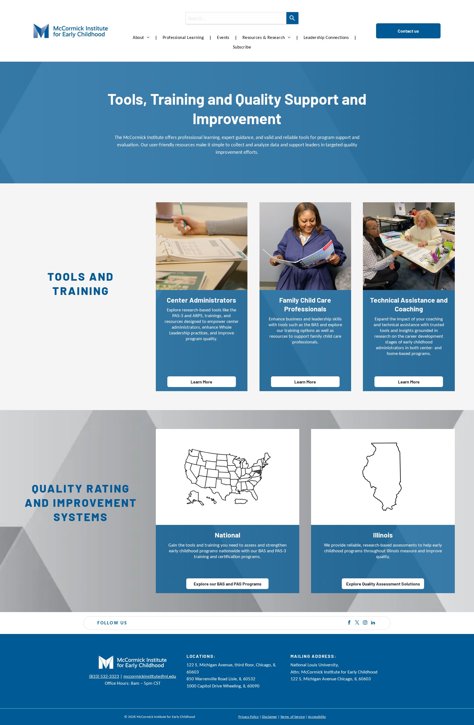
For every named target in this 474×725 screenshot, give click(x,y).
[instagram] (365, 623)
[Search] (292, 18)
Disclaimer (269, 717)
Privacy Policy (248, 717)
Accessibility (317, 717)
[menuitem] (142, 37)
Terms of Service (292, 717)
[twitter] (357, 623)
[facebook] (349, 623)
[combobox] (235, 18)
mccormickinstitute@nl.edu (149, 676)
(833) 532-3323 (104, 676)
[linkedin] (373, 623)
